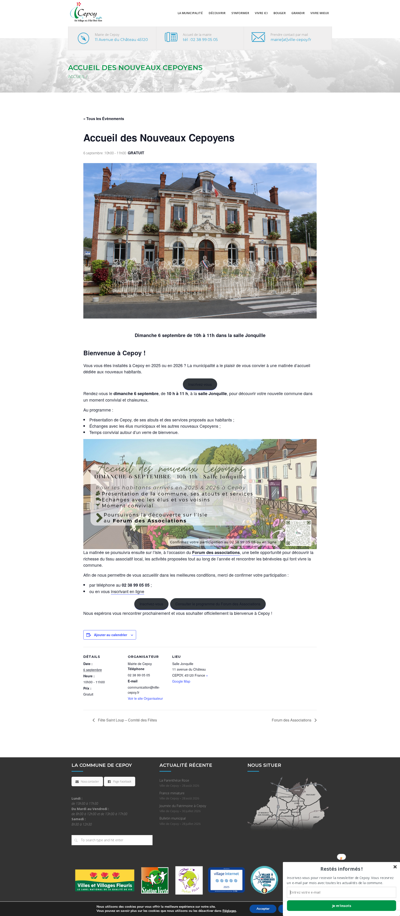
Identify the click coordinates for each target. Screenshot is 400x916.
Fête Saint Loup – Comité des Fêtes (127, 720)
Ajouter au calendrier (110, 634)
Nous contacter (90, 781)
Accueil (76, 76)
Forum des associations (216, 552)
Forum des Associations (292, 720)
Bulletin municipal (172, 818)
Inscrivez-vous (200, 384)
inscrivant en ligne (127, 591)
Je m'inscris (341, 905)
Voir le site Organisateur (145, 698)
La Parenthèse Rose (174, 780)
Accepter (262, 909)
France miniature (171, 793)
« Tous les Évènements (103, 118)
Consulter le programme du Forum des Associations (217, 603)
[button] (341, 869)
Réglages (229, 911)
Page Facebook (122, 781)
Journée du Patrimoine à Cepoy (182, 806)
